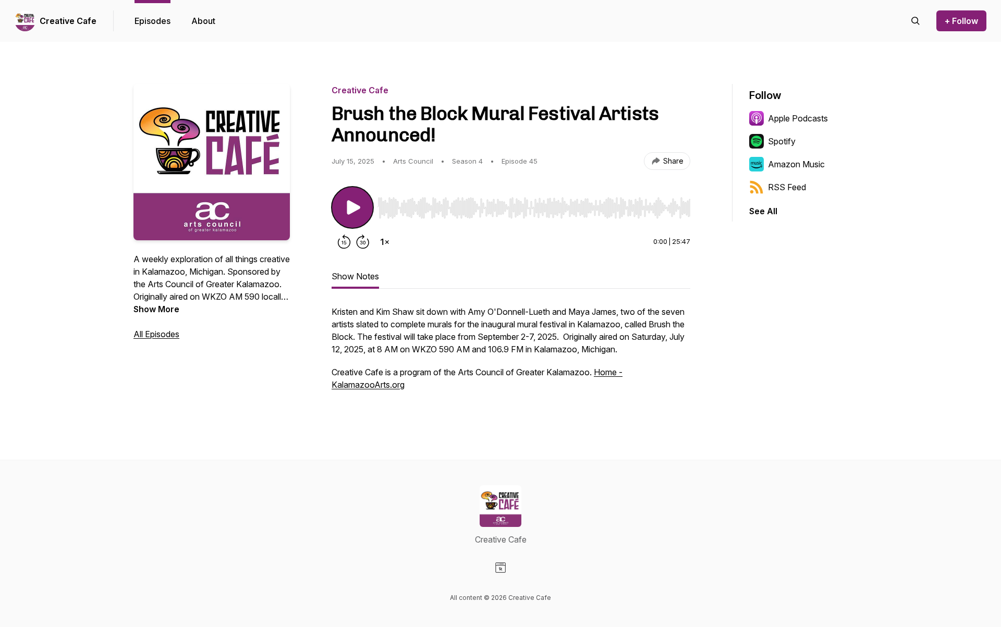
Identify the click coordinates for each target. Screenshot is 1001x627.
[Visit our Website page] (500, 567)
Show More (156, 309)
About (203, 21)
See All (763, 211)
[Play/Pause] (352, 207)
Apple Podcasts (798, 118)
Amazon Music (796, 164)
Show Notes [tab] (355, 276)
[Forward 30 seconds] (363, 242)
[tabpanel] (511, 353)
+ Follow (961, 21)
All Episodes (156, 334)
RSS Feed (787, 187)
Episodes (152, 21)
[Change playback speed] (384, 242)
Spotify (782, 141)
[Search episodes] (915, 21)
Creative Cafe (68, 21)
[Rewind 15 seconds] (344, 242)
